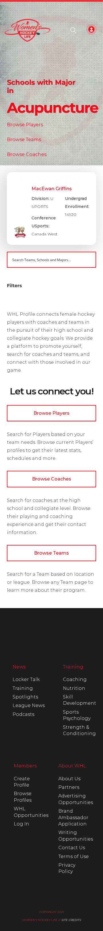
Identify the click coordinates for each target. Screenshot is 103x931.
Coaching (75, 679)
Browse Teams (24, 139)
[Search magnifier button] (88, 259)
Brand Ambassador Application (73, 817)
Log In (21, 824)
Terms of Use (73, 856)
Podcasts (23, 714)
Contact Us (71, 847)
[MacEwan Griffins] (51, 208)
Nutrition (74, 688)
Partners (68, 787)
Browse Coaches (26, 154)
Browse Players (25, 124)
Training (23, 688)
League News (29, 705)
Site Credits (71, 920)
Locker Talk (26, 679)
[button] (73, 30)
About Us (69, 778)
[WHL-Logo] (27, 30)
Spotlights (25, 697)
